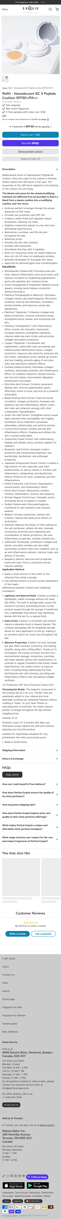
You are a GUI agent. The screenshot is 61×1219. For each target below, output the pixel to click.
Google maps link (11, 1105)
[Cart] (56, 9)
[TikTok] (3, 1177)
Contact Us (8, 974)
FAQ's (5, 982)
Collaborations (8, 1192)
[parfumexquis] (30, 9)
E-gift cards (8, 958)
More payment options (30, 151)
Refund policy (34, 1192)
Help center (12, 774)
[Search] (49, 9)
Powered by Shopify (10, 1215)
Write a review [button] (18, 933)
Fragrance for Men (12, 1007)
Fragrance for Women (14, 1015)
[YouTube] (23, 1177)
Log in (6, 1201)
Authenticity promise (23, 1196)
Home (4, 88)
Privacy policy (8, 1196)
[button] (30, 126)
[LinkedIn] (19, 1177)
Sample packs (9, 1023)
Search (6, 991)
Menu (5, 9)
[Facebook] (11, 1177)
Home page (8, 999)
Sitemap (47, 1196)
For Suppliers (37, 1196)
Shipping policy (47, 1192)
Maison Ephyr (47, 1125)
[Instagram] (7, 1177)
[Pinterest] (15, 1177)
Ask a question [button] (43, 933)
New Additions (10, 1031)
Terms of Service (21, 1192)
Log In (5, 966)
